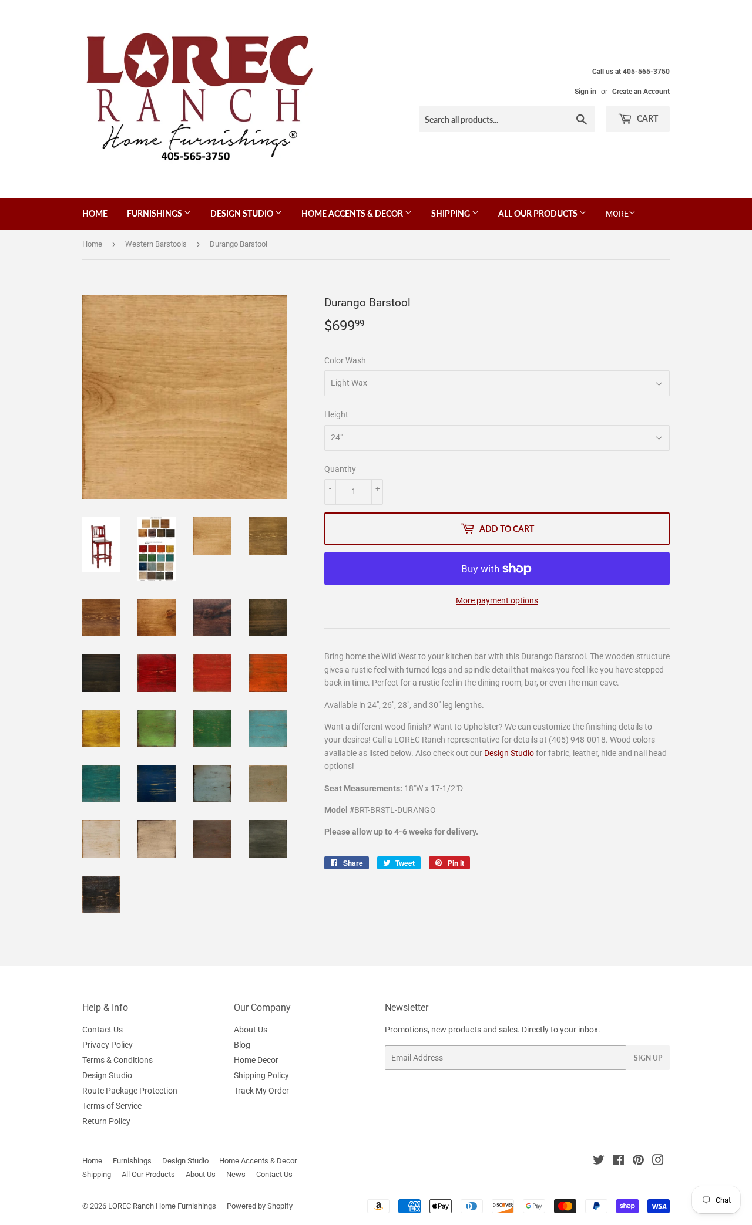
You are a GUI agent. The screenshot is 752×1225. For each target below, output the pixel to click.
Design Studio (242, 213)
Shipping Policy (261, 1075)
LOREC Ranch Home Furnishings (162, 1206)
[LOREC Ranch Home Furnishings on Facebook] (618, 1161)
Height (336, 414)
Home (95, 213)
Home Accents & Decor (353, 213)
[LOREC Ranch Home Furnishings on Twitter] (599, 1161)
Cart (646, 118)
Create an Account (641, 91)
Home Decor (256, 1060)
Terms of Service (112, 1106)
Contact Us (102, 1029)
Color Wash (345, 360)
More (617, 213)
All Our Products (538, 213)
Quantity (340, 469)
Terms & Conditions (117, 1060)
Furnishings (155, 213)
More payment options (497, 600)
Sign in (585, 91)
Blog (242, 1044)
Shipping (451, 213)
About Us (250, 1029)
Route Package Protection (129, 1090)
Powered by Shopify (260, 1206)
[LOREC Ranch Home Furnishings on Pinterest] (638, 1161)
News (236, 1174)
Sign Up (648, 1058)
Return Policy (106, 1121)
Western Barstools (156, 243)
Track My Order (261, 1090)
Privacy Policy (107, 1044)
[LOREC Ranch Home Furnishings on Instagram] (658, 1161)
